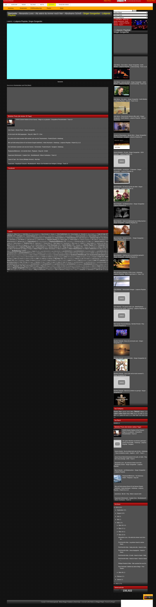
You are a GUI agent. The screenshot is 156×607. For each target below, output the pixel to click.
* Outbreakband (31, 241)
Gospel (94, 256)
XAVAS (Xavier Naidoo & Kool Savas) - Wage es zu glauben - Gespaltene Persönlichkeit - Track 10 (44, 119)
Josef (16, 260)
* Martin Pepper (74, 239)
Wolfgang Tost (69, 269)
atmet (34, 253)
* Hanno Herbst (58, 238)
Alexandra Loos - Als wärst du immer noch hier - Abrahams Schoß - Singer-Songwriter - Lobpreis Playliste (128, 464)
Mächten (38, 262)
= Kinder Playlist (88, 245)
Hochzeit (70, 258)
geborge (55, 256)
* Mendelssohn (102, 239)
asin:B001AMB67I (90, 251)
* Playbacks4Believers (55, 241)
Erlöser (36, 254)
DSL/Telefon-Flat (148, 595)
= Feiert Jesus (39, 245)
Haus (10, 258)
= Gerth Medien (66, 245)
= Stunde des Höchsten (89, 247)
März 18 (121, 525)
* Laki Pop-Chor (30, 239)
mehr (48, 262)
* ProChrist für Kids (79, 241)
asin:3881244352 (56, 251)
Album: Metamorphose (75, 248)
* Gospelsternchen (37, 237)
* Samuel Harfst (98, 241)
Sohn (29, 267)
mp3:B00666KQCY (71, 264)
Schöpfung (70, 266)
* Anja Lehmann (35, 234)
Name (101, 264)
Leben (69, 260)
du (7, 255)
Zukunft (106, 269)
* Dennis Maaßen (68, 236)
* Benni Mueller (74, 234)
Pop (24, 266)
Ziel (101, 269)
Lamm (59, 260)
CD (6, 4)
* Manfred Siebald (51, 239)
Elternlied (14, 254)
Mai (118, 519)
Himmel (50, 258)
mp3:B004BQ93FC (47, 264)
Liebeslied (102, 260)
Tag (55, 267)
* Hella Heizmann (82, 237)
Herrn (27, 258)
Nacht (96, 264)
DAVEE (92, 253)
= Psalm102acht (39, 247)
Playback (16, 266)
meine (58, 262)
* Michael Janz (21, 241)
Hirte (65, 258)
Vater (8, 269)
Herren (22, 258)
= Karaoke (77, 245)
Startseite (12, 13)
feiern (13, 256)
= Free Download (51, 245)
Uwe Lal (105, 267)
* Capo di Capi (101, 234)
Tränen (78, 267)
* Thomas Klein (46, 243)
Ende (19, 254)
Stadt (46, 267)
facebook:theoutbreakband (97, 255)
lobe (26, 262)
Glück (83, 256)
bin (58, 253)
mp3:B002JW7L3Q (90, 262)
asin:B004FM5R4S (24, 253)
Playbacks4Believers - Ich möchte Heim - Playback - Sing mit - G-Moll (28, 151)
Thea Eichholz (66, 267)
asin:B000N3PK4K (67, 251)
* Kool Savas (12, 239)
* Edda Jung (102, 236)
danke (82, 253)
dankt (87, 253)
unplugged (94, 267)
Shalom (9, 267)
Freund (31, 256)
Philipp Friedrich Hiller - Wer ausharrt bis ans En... (132, 563)
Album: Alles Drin (103, 247)
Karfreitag (21, 260)
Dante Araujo (77, 601)
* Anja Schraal (44, 234)
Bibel (54, 253)
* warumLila (66, 243)
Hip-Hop (57, 258)
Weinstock (50, 269)
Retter (58, 266)
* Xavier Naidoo (90, 243)
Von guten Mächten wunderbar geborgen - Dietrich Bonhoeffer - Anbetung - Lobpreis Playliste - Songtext (134, 442)
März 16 (121, 531)
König (49, 260)
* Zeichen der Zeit (100, 243)
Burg (66, 253)
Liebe (94, 260)
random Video (64, 4)
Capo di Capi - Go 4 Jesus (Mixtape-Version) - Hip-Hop (24, 159)
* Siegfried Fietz (27, 243)
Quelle (37, 266)
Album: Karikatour (62, 248)
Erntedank (42, 254)
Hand (106, 256)
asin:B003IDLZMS (101, 251)
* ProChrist (69, 241)
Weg (35, 269)
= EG (31, 245)
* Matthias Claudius (84, 239)
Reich (53, 266)
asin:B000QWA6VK (79, 251)
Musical (80, 264)
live (21, 262)
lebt (75, 260)
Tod (73, 267)
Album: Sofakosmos (91, 248)
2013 (117, 507)
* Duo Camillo (92, 236)
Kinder (27, 260)
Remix (24, 4)
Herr (15, 258)
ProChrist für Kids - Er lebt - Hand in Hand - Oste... (132, 555)
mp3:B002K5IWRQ (101, 262)
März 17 (121, 528)
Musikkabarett (88, 264)
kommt (44, 260)
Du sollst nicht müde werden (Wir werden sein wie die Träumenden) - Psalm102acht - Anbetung (35, 138)
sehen (104, 266)
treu (88, 267)
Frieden (44, 256)
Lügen (31, 262)
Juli (118, 516)
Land (64, 260)
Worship (14, 4)
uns (99, 267)
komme (38, 260)
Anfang (28, 251)
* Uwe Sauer (56, 243)
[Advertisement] (23, 100)
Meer (44, 262)
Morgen (70, 262)
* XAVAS (82, 243)
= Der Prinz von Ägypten (21, 245)
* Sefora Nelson (17, 243)
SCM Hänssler (86, 266)
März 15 (121, 535)
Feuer (22, 256)
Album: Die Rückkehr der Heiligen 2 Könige (21, 248)
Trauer (83, 267)
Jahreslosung (95, 258)
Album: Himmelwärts (50, 248)
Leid (79, 260)
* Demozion (59, 236)
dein (97, 253)
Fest (18, 256)
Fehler (8, 256)
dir (105, 253)
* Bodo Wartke (91, 234)
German (51, 4)
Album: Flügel (38, 248)
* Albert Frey (16, 234)
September (120, 510)
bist (62, 253)
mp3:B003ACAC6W (12, 264)
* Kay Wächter (104, 237)
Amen (8, 251)
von (19, 269)
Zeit (97, 269)
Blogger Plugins (100, 601)
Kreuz (54, 260)
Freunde (38, 256)
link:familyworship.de (12, 262)
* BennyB (82, 234)
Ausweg (39, 253)
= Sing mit (65, 247)
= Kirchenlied (11, 247)
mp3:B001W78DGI (78, 262)
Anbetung (16, 251)
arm (38, 251)
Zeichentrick (90, 269)
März (118, 522)
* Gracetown (47, 238)
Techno (33, 4)
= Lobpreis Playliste (20, 21)
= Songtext (76, 247)
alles (105, 248)
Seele (93, 266)
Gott (99, 256)
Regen (48, 266)
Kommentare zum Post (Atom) (22, 85)
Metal (42, 4)
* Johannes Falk (93, 238)
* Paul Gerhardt (42, 241)
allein (101, 248)
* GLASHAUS (27, 237)
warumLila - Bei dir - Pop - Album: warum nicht (128, 494)
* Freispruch (18, 237)
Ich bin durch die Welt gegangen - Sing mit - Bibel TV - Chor (25, 134)
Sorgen (41, 268)
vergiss (14, 269)
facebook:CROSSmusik (78, 255)
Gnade (88, 256)
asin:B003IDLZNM (11, 253)
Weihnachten (42, 269)
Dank (77, 253)
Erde (31, 254)
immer (88, 258)
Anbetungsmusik (54, 601)
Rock (64, 266)
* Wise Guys (74, 243)
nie (105, 264)
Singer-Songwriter (91, 13)
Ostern (9, 266)
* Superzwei (37, 243)
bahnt (45, 253)
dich (102, 253)
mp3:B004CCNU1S (59, 264)
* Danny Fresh (41, 236)
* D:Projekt (19, 236)
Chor (71, 253)
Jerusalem (103, 258)
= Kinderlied (101, 245)
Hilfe (37, 258)
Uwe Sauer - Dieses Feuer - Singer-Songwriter (21, 130)
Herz (32, 258)
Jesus (9, 260)
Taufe (59, 267)
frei (26, 256)
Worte (76, 269)
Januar (119, 579)
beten (49, 253)
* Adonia (9, 234)
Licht (89, 260)
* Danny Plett (50, 236)
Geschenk (71, 256)
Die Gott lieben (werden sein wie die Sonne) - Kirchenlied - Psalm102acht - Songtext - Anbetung (35, 147)
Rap (42, 266)
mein (53, 262)
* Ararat (52, 234)
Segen (99, 266)
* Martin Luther (63, 239)
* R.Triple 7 (89, 241)
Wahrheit (24, 269)
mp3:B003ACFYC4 (24, 264)
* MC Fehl (93, 239)
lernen (84, 260)
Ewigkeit (50, 254)
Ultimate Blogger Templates (65, 601)
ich (82, 258)
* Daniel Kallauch (30, 236)
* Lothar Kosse (40, 239)
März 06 (121, 572)
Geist (60, 256)
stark (51, 267)
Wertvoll (61, 269)
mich (64, 262)
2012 (117, 583)
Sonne (34, 267)
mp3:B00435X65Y (35, 264)
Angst (33, 251)
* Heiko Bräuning (71, 238)
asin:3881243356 (45, 251)
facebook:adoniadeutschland (61, 254)
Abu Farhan (91, 601)
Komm (33, 260)
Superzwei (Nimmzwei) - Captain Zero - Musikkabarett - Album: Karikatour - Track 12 (32, 155)
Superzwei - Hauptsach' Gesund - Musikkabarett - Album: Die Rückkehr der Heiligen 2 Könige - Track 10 (38, 163)
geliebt (65, 256)
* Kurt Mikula (21, 239)
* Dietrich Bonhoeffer (80, 236)
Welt (56, 269)
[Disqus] (59, 51)
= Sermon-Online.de (53, 247)
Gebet (49, 256)
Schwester (77, 266)
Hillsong (44, 258)
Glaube (78, 256)
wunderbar (82, 269)
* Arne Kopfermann (61, 234)
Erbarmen (25, 254)
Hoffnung (77, 258)
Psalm (31, 266)
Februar (119, 576)
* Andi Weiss (25, 234)
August (119, 513)
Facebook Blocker (8, 1)
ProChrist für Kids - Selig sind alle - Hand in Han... (132, 547)
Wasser (30, 269)
